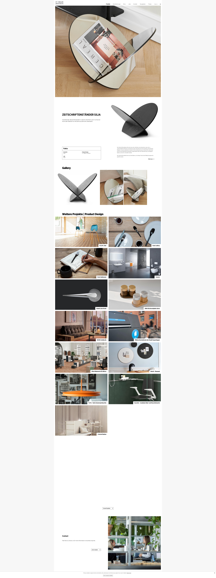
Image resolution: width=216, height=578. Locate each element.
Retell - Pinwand (155, 371)
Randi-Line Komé (101, 308)
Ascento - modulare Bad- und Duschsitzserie (147, 403)
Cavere (158, 277)
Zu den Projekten (106, 508)
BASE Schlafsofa (101, 340)
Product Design (94, 214)
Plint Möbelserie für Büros (99, 371)
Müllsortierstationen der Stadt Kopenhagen (147, 340)
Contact (65, 536)
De (155, 4)
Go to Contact (95, 549)
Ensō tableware (101, 277)
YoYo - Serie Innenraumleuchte (97, 403)
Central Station (102, 434)
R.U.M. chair (103, 245)
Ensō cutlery (156, 245)
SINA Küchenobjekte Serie (152, 308)
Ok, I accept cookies (108, 575)
